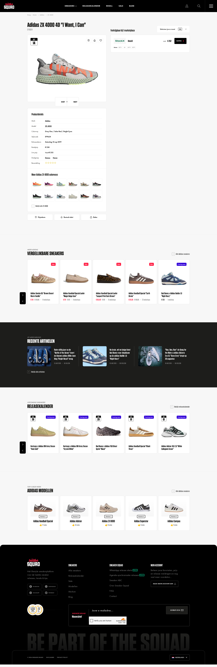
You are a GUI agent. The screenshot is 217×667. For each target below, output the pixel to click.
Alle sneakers (74, 570)
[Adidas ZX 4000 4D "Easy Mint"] (60, 184)
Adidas (42, 15)
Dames (47, 158)
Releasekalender (91, 6)
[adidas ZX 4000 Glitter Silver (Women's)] (96, 196)
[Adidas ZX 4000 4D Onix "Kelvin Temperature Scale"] (96, 184)
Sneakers (69, 6)
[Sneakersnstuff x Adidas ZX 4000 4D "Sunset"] (48, 184)
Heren (55, 158)
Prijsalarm (41, 217)
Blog (131, 6)
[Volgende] (23, 295)
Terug (29, 15)
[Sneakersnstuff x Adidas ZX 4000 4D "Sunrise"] (37, 184)
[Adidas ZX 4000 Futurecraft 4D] (48, 196)
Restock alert (68, 217)
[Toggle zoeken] (199, 6)
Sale (121, 6)
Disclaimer (50, 657)
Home (35, 15)
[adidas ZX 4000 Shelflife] (72, 196)
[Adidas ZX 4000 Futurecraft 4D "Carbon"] (37, 196)
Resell (109, 6)
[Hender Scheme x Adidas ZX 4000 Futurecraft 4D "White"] (84, 184)
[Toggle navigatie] (211, 6)
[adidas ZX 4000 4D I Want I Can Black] (84, 196)
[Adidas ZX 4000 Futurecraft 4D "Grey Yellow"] (72, 184)
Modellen (72, 586)
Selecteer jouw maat (170, 29)
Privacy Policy (62, 657)
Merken (72, 591)
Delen (95, 217)
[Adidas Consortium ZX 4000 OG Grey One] (60, 196)
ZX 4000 (50, 15)
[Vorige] (23, 301)
